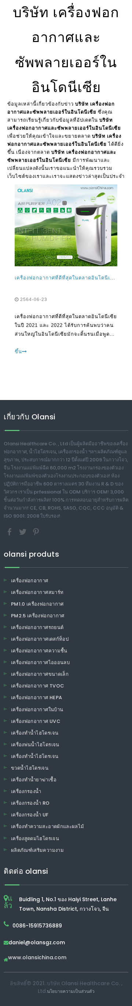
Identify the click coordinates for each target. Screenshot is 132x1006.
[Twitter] (23, 531)
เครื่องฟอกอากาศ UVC (35, 721)
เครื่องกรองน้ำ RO (30, 803)
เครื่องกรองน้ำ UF (30, 814)
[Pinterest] (36, 531)
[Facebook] (10, 531)
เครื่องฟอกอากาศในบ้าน (37, 709)
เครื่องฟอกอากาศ (29, 580)
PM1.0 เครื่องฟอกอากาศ (37, 604)
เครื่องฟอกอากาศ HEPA (36, 697)
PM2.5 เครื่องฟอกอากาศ (38, 615)
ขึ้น (18, 351)
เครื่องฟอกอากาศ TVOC (37, 685)
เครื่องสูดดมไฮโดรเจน (35, 838)
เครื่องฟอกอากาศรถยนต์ (37, 627)
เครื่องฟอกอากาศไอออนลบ (40, 662)
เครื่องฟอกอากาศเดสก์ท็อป (40, 639)
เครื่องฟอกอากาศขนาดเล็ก (40, 674)
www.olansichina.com (37, 958)
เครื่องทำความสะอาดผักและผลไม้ (47, 826)
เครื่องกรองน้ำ (26, 791)
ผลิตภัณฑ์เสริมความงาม (37, 850)
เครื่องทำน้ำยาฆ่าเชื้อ (33, 779)
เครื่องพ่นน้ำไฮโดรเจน (35, 744)
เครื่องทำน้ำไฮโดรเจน (34, 732)
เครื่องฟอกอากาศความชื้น (39, 650)
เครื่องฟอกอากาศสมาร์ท (37, 592)
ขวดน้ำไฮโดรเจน (29, 768)
